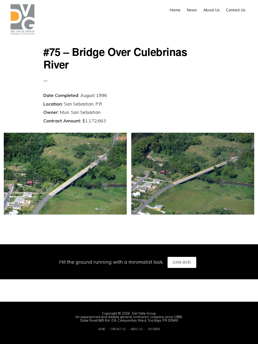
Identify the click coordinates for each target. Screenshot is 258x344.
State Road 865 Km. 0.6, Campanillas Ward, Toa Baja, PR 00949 (129, 320)
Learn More (182, 262)
